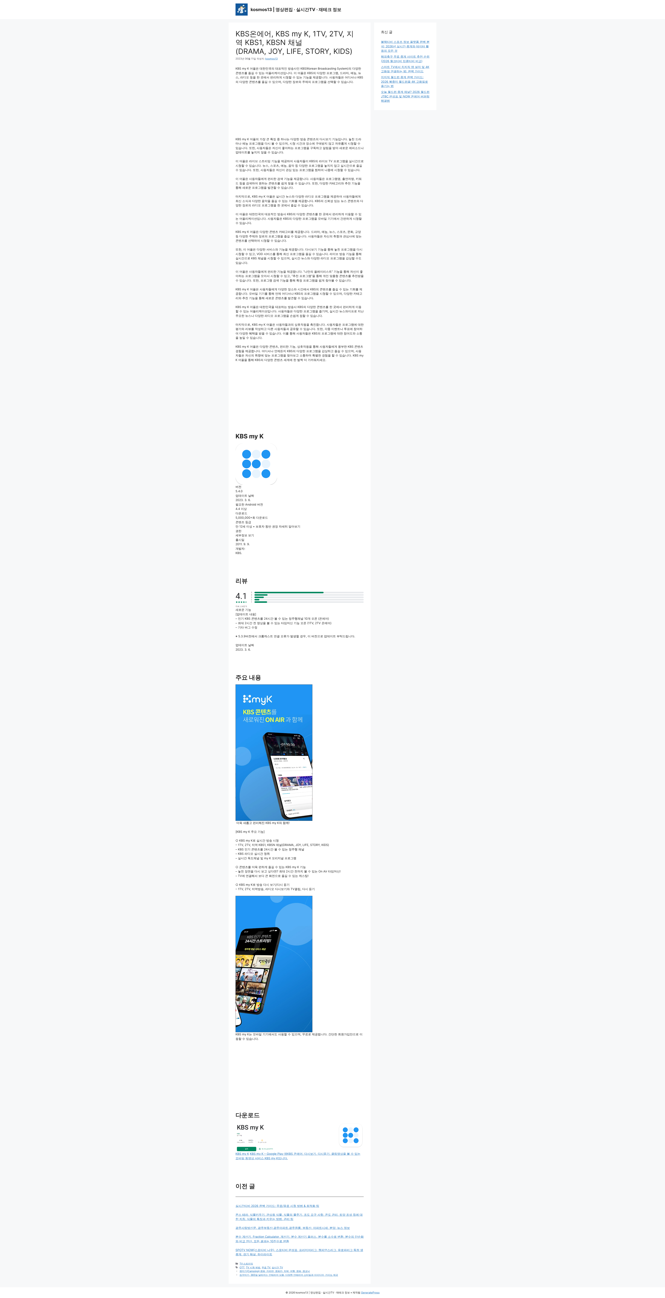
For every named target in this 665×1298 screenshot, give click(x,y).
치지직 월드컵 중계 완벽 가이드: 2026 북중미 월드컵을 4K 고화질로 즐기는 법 (404, 81)
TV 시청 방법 (253, 1267)
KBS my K (242, 1154)
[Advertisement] (300, 113)
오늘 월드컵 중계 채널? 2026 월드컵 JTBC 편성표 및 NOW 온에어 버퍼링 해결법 (405, 96)
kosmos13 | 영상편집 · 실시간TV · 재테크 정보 (296, 9)
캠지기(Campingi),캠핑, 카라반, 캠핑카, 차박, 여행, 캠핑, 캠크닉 (275, 1271)
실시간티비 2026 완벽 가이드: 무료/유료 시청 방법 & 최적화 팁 (277, 1206)
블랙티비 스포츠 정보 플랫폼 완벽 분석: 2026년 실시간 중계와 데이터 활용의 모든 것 (405, 46)
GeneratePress (370, 1292)
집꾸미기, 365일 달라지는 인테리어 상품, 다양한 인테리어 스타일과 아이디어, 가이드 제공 (289, 1274)
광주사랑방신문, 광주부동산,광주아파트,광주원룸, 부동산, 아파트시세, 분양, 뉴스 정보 (293, 1228)
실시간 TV (277, 1267)
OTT (242, 1267)
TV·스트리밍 (246, 1263)
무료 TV (266, 1267)
